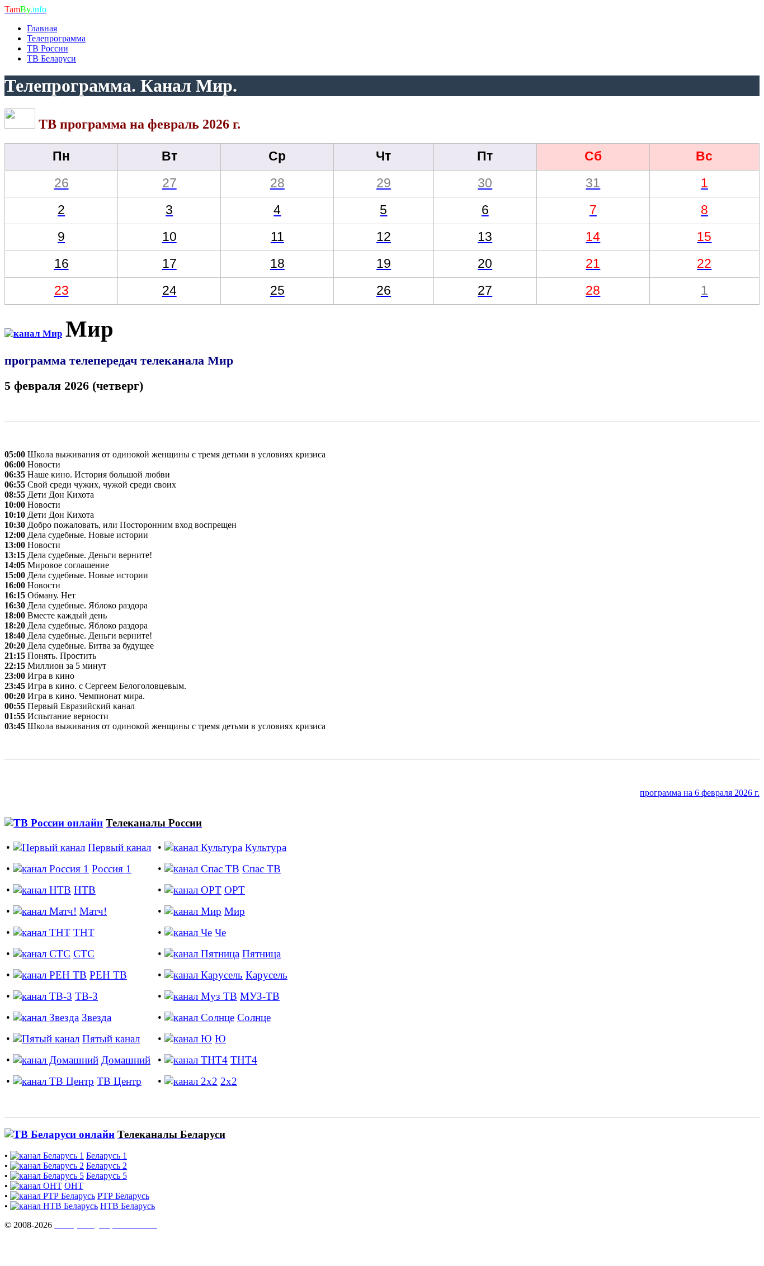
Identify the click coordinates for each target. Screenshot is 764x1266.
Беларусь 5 (106, 1175)
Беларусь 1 (106, 1155)
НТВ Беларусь (127, 1206)
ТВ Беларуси (51, 58)
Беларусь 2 (106, 1165)
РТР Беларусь (123, 1196)
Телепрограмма (56, 38)
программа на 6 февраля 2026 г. (700, 792)
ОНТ (73, 1186)
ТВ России (47, 48)
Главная (42, 28)
